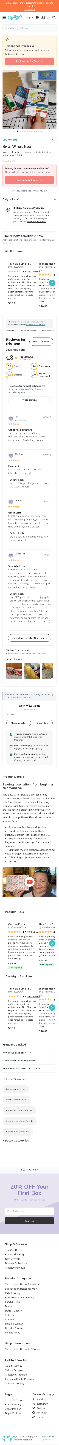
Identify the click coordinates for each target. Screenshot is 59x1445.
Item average (26, 356)
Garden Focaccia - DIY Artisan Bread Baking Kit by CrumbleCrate (22, 924)
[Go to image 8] (34, 131)
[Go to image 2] (20, 131)
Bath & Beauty (13, 1310)
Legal (8, 1394)
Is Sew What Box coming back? (19, 1060)
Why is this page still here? (17, 1052)
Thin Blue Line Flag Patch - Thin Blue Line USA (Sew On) (22, 263)
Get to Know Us (16, 1360)
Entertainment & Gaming (19, 1297)
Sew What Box (10, 139)
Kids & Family (13, 1293)
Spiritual (9, 1319)
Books (8, 1306)
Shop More (42, 722)
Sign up (29, 1220)
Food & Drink (12, 1301)
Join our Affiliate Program (19, 1379)
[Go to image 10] (38, 131)
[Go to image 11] (41, 131)
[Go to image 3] (22, 131)
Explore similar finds (27, 61)
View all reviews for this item (28, 637)
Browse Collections (16, 1263)
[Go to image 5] (27, 131)
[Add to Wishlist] (32, 262)
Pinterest (41, 1412)
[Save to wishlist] (53, 140)
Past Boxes (47, 330)
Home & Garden (14, 1323)
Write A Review (41, 341)
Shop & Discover (16, 1244)
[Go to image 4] (24, 131)
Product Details (28, 330)
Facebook (41, 1399)
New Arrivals (12, 1258)
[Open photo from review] (14, 671)
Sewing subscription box (17, 1132)
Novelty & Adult (14, 1328)
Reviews (11, 330)
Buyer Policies (13, 1413)
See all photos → (14, 659)
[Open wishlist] (48, 17)
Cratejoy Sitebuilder (16, 1374)
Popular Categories (18, 1278)
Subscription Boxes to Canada (22, 1349)
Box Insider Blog (14, 1254)
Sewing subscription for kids (19, 1121)
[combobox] (29, 28)
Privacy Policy (13, 1404)
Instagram (41, 1403)
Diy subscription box (15, 1089)
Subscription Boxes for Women (23, 1284)
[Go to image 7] (31, 131)
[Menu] (5, 17)
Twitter (39, 1408)
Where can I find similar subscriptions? (22, 1068)
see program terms (36, 221)
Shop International (17, 1343)
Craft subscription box (16, 1100)
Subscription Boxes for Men (21, 1288)
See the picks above (21, 697)
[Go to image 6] (29, 131)
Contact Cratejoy (14, 1383)
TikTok (39, 1416)
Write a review (29, 400)
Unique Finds (12, 1332)
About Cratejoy (13, 1365)
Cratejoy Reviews (15, 1267)
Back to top (29, 1170)
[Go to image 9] (36, 131)
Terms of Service (14, 1400)
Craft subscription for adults (19, 1110)
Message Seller (18, 722)
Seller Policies (13, 1408)
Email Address (15, 1211)
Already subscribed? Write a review (29, 190)
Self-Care (10, 1315)
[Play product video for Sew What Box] (29, 882)
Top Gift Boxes (13, 1250)
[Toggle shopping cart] (53, 17)
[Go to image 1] (17, 131)
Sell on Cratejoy (14, 1370)
